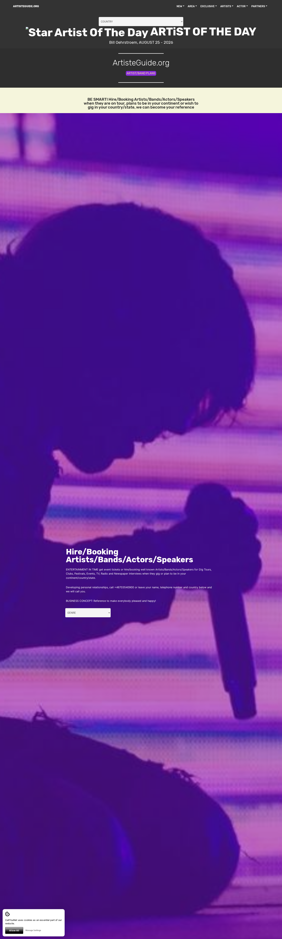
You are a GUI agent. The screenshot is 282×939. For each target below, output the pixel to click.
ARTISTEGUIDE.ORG (26, 6)
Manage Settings (33, 930)
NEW (179, 6)
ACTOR (241, 6)
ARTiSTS (225, 6)
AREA (191, 6)
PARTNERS (258, 6)
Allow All (14, 930)
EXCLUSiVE (207, 6)
